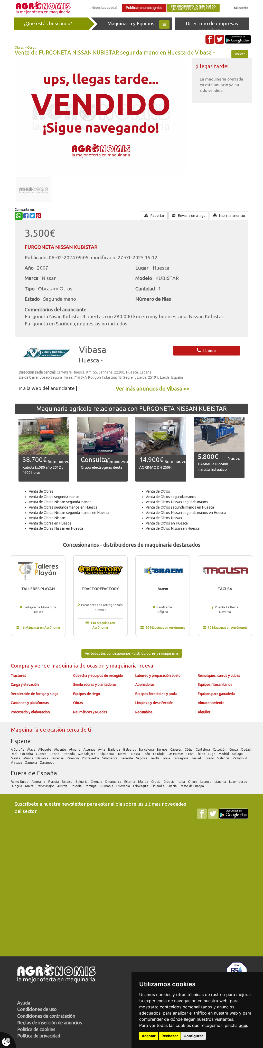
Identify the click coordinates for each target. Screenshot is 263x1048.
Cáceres (176, 749)
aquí (243, 1025)
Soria (167, 758)
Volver (240, 54)
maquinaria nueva (131, 666)
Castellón (220, 749)
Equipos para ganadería (216, 694)
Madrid (224, 754)
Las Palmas (176, 754)
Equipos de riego (86, 694)
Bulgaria (82, 781)
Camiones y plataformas (30, 703)
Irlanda (143, 781)
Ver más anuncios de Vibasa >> (153, 389)
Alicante (60, 749)
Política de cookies (36, 1029)
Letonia (206, 781)
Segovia (142, 758)
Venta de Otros (158, 491)
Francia (54, 781)
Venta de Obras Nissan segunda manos (60, 502)
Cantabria (203, 749)
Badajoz (114, 749)
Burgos (162, 749)
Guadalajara (87, 754)
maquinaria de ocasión (78, 666)
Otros (31, 47)
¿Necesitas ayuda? (104, 7)
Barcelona (147, 749)
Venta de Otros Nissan (164, 518)
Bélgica (67, 781)
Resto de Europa (192, 786)
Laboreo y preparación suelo (158, 675)
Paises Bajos (46, 786)
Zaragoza (47, 762)
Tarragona (181, 758)
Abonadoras (145, 684)
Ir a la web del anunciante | (47, 388)
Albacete (45, 749)
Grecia (156, 781)
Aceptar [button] (149, 1036)
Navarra (42, 758)
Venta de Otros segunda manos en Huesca (180, 507)
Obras (19, 47)
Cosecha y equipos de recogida (98, 675)
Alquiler (204, 712)
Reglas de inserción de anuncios (49, 1022)
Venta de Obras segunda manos (54, 497)
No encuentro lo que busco (193, 7)
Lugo (212, 754)
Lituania (220, 781)
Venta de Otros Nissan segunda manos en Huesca (186, 513)
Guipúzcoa (106, 754)
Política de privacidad (38, 1035)
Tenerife (127, 758)
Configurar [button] (193, 1036)
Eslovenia (123, 786)
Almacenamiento (211, 703)
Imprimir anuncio (231, 216)
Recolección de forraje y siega (34, 694)
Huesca (135, 754)
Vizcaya (17, 762)
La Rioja (159, 754)
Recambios (144, 712)
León (190, 754)
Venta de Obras (41, 491)
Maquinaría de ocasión (39, 730)
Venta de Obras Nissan (47, 518)
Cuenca (41, 754)
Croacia (169, 781)
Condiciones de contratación (46, 1015)
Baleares (130, 749)
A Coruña (18, 749)
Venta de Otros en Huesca (167, 523)
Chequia (97, 781)
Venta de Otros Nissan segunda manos (177, 502)
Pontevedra (91, 758)
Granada (69, 754)
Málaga (237, 754)
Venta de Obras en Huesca (50, 523)
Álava (31, 749)
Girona (55, 754)
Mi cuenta (241, 8)
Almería (75, 749)
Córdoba (27, 754)
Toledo (209, 758)
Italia (182, 781)
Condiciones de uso (37, 1009)
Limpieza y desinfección (154, 703)
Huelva (122, 754)
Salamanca (110, 758)
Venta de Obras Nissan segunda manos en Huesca (69, 513)
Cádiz (189, 749)
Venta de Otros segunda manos (171, 497)
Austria (62, 786)
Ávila (102, 749)
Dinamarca (113, 781)
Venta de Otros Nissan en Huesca (173, 528)
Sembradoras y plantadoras (95, 684)
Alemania (39, 781)
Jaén (147, 754)
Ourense (57, 758)
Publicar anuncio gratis (144, 8)
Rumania (107, 786)
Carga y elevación (25, 684)
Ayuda (23, 1002)
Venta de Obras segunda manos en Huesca (63, 507)
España (21, 741)
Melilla (16, 758)
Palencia (73, 758)
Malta (29, 786)
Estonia (130, 781)
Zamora (31, 762)
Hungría (17, 786)
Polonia (76, 786)
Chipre (193, 781)
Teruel (197, 758)
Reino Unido (20, 781)
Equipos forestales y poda (156, 694)
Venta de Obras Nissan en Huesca (56, 528)
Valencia (223, 758)
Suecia (172, 786)
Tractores (18, 675)
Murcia (28, 758)
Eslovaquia (141, 786)
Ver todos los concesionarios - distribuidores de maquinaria (132, 653)
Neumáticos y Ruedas (90, 712)
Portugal (91, 786)
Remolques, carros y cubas (219, 675)
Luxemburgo (238, 781)
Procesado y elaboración (30, 712)
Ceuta (234, 749)
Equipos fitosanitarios (215, 684)
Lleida (201, 754)
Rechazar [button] (170, 1036)
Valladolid (240, 758)
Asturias (89, 749)
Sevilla (155, 758)
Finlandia (158, 786)
